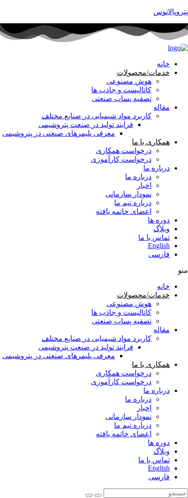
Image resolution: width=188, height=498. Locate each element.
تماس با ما (154, 237)
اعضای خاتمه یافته (123, 211)
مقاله (161, 107)
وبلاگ (161, 229)
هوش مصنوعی (128, 81)
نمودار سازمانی (128, 194)
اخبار (144, 185)
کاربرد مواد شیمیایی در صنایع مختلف (96, 116)
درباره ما (156, 168)
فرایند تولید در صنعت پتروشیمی (85, 124)
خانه (163, 64)
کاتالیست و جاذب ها (121, 90)
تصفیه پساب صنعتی (121, 98)
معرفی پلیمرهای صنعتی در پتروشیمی (58, 133)
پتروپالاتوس (170, 12)
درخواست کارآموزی (121, 159)
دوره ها (159, 220)
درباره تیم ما (132, 203)
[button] (94, 270)
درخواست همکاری (123, 150)
